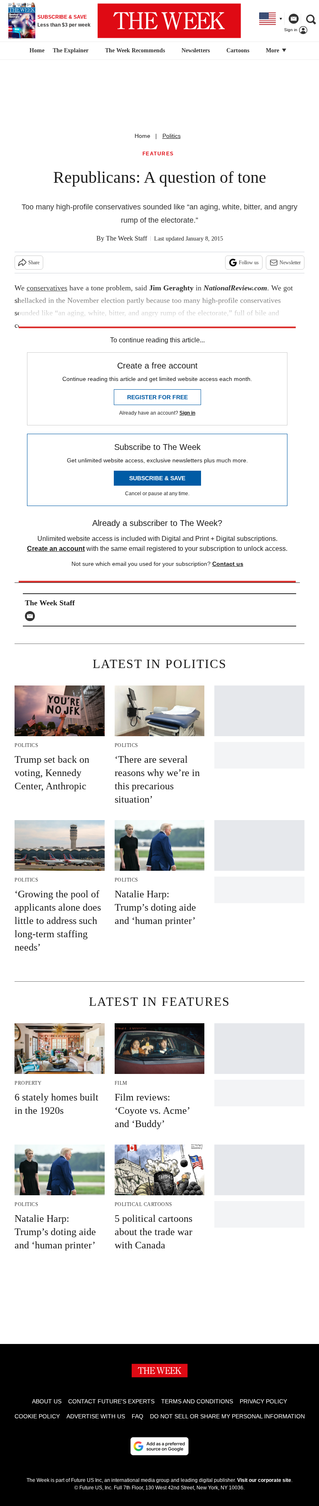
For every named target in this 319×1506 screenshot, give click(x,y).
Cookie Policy (37, 1416)
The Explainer (70, 50)
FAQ (137, 1416)
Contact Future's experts (111, 1401)
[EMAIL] (32, 616)
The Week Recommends (135, 50)
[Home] (35, 50)
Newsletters (196, 50)
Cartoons (237, 50)
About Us (46, 1401)
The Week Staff (126, 238)
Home (142, 136)
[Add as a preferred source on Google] (159, 1446)
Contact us (227, 563)
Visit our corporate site (264, 1480)
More (273, 50)
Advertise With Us (95, 1416)
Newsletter (290, 262)
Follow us (249, 262)
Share (33, 262)
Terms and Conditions (197, 1401)
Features (158, 154)
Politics (171, 136)
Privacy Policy (263, 1401)
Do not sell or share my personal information (227, 1416)
